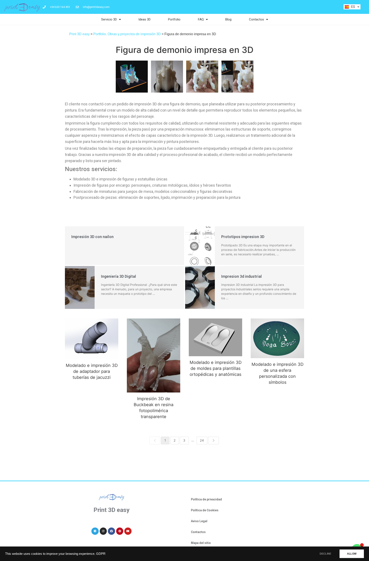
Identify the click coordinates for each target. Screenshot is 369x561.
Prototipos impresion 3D (242, 236)
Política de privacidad (206, 499)
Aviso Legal (199, 521)
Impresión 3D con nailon (92, 236)
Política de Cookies (204, 510)
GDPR (100, 553)
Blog (228, 19)
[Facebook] (111, 531)
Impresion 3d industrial (241, 276)
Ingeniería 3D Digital (118, 276)
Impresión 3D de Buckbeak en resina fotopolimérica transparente (153, 355)
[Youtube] (128, 531)
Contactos (256, 19)
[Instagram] (103, 531)
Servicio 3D (109, 19)
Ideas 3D (144, 19)
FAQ (201, 19)
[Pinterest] (119, 531)
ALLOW (351, 553)
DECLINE (325, 553)
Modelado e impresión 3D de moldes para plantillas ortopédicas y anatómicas (215, 337)
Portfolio (174, 19)
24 (202, 440)
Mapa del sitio (201, 543)
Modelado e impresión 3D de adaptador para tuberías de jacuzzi (91, 339)
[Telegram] (95, 531)
